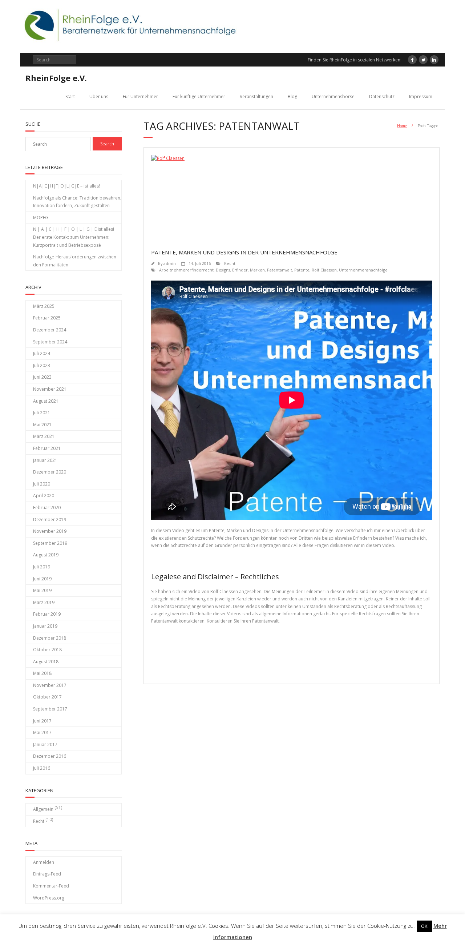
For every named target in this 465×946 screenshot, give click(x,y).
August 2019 (45, 555)
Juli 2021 (41, 413)
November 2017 (49, 685)
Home (402, 125)
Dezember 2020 (49, 472)
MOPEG (40, 217)
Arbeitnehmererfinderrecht (186, 270)
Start (70, 96)
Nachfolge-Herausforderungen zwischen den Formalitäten (74, 261)
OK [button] (424, 926)
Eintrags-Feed (47, 874)
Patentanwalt (279, 270)
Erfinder (240, 270)
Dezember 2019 (49, 519)
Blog (292, 96)
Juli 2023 (41, 365)
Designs (223, 270)
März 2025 (43, 306)
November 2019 (49, 531)
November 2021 (49, 389)
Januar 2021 (45, 460)
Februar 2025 (47, 318)
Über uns (98, 96)
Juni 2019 (42, 579)
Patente (302, 270)
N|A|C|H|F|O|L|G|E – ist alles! (66, 186)
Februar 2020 (47, 507)
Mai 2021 (42, 425)
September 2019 (50, 543)
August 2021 (45, 401)
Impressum (420, 96)
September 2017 (50, 709)
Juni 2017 (42, 721)
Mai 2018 (42, 673)
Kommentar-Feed (51, 886)
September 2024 (50, 342)
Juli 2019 (41, 567)
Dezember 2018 (49, 638)
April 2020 (43, 495)
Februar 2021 (47, 448)
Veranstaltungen (256, 96)
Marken (257, 270)
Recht (229, 263)
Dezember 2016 (49, 756)
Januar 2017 (45, 744)
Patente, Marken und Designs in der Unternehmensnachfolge (244, 252)
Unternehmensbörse (333, 96)
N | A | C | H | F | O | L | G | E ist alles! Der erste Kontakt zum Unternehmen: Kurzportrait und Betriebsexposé (73, 237)
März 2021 (43, 436)
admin (169, 263)
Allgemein (43, 809)
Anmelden (43, 862)
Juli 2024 (41, 353)
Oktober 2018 (47, 650)
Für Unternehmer (140, 96)
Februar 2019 (47, 614)
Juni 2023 (42, 377)
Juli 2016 (41, 768)
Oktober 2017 (47, 697)
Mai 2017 (42, 732)
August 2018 (45, 662)
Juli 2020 (41, 484)
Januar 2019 (45, 626)
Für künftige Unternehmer (199, 96)
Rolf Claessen (324, 270)
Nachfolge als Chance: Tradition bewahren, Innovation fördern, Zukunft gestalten (77, 202)
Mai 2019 (42, 590)
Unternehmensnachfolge (363, 270)
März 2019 (43, 602)
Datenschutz (382, 96)
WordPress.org (48, 898)
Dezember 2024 (49, 330)
